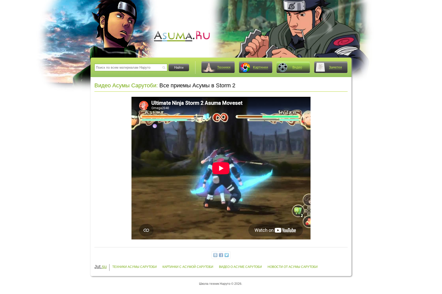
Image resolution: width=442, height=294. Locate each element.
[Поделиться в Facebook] (221, 255)
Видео (293, 67)
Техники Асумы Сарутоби (134, 267)
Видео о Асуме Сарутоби (240, 267)
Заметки (331, 67)
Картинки (255, 67)
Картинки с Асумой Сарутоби (187, 267)
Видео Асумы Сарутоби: (126, 85)
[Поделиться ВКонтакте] (215, 255)
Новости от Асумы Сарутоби (293, 267)
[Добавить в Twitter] (227, 255)
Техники (218, 67)
